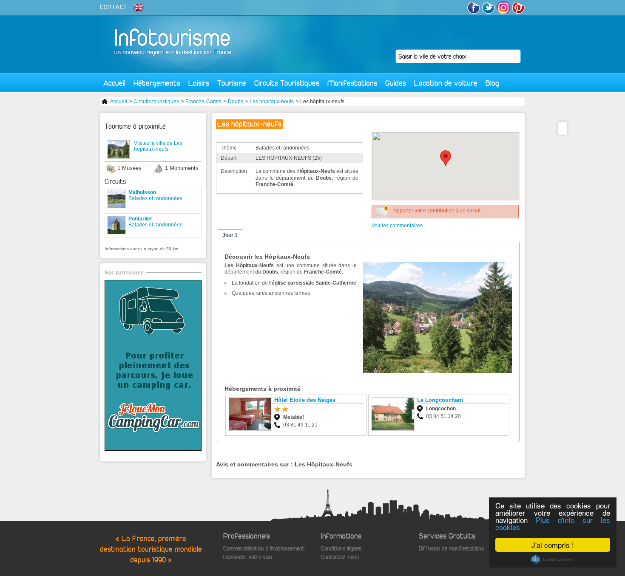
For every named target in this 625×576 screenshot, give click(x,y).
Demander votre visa (247, 557)
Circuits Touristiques (286, 83)
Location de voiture (445, 83)
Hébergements (157, 83)
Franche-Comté (203, 101)
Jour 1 (230, 235)
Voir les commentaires (397, 226)
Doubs (235, 101)
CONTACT (113, 7)
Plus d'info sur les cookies (552, 523)
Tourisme (231, 83)
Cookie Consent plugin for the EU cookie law (552, 559)
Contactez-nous (340, 557)
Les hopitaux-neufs (272, 101)
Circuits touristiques (156, 101)
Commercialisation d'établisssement (264, 548)
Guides (395, 83)
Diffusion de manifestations (451, 548)
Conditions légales (341, 548)
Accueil (114, 83)
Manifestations (352, 83)
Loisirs (198, 83)
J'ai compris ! (552, 544)
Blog (492, 83)
